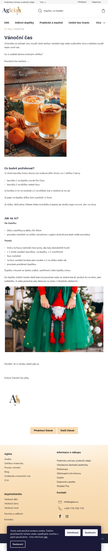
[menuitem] (7, 23)
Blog (6, 471)
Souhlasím (90, 532)
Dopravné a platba (66, 481)
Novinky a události (13, 513)
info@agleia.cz (71, 501)
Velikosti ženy (11, 503)
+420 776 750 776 (74, 508)
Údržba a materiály (13, 463)
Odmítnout (72, 532)
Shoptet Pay (63, 486)
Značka (7, 459)
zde (45, 537)
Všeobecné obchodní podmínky (72, 465)
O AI (6, 480)
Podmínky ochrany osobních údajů (19, 2)
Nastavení (18, 544)
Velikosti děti (11, 499)
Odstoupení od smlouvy (69, 473)
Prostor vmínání (12, 467)
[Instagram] (67, 516)
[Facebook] (60, 516)
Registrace (96, 2)
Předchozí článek (43, 430)
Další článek (67, 430)
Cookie (60, 477)
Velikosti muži (11, 508)
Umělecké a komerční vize (17, 476)
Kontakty (8, 519)
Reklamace (62, 469)
